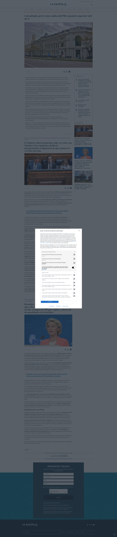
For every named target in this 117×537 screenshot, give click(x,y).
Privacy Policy (65, 306)
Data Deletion (51, 306)
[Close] (79, 231)
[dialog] (58, 268)
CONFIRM (49, 301)
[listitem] (58, 252)
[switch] (73, 254)
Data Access (58, 306)
